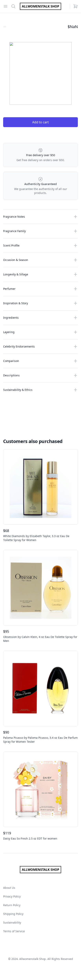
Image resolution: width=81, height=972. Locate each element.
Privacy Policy (12, 896)
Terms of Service (14, 931)
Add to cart (40, 122)
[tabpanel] (40, 73)
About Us (9, 888)
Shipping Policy (13, 914)
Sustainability (12, 922)
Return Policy (11, 905)
